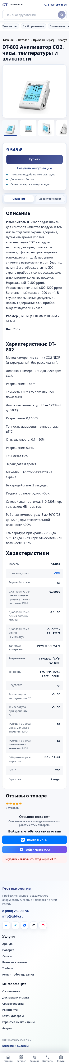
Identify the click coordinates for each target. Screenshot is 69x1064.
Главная (8, 40)
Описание (18, 199)
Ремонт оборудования (18, 974)
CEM (57, 573)
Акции (7, 1028)
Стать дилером (13, 1016)
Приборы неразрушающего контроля (43, 40)
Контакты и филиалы (15, 1046)
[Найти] (62, 15)
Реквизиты (10, 1010)
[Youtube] (43, 925)
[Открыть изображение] (34, 91)
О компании (11, 991)
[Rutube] (34, 925)
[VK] (6, 925)
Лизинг (7, 956)
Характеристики (50, 199)
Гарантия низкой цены (18, 1022)
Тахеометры (9, 26)
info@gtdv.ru (13, 916)
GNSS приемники (33, 26)
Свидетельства (13, 1003)
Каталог (23, 40)
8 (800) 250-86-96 (57, 4)
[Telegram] (15, 925)
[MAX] (24, 925)
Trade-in (7, 968)
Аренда (7, 944)
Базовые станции (14, 962)
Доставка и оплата (15, 997)
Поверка (8, 950)
